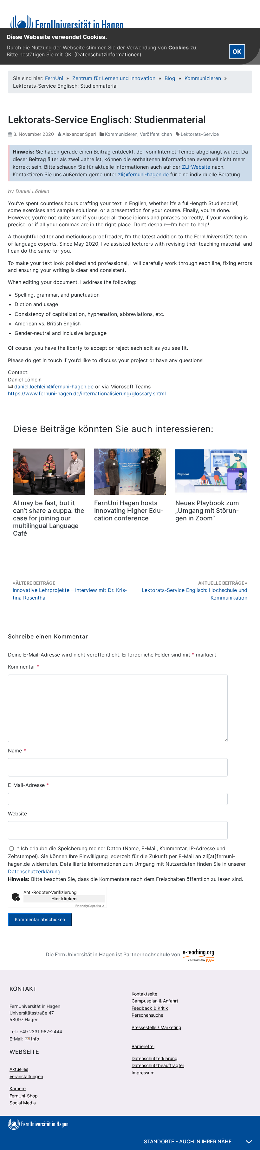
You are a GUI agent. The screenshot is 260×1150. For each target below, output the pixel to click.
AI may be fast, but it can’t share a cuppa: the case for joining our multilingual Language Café (48, 518)
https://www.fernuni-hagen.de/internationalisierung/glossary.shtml (87, 393)
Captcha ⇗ (90, 906)
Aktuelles (19, 1069)
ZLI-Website (196, 167)
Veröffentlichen (156, 134)
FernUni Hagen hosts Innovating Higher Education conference (128, 510)
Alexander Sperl (79, 134)
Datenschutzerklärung (34, 871)
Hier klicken (64, 898)
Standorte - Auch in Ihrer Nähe (188, 1141)
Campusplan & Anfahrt (155, 1000)
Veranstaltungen (26, 1076)
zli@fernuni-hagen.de (143, 174)
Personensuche (147, 1015)
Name (17, 750)
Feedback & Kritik (150, 1008)
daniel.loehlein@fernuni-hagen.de (54, 386)
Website (17, 813)
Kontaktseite (144, 993)
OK (236, 51)
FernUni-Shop (24, 1095)
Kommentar (23, 666)
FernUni (54, 78)
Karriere (18, 1088)
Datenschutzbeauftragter (158, 1065)
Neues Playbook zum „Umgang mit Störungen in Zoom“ (207, 510)
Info (35, 1038)
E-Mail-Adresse (28, 785)
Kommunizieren (203, 78)
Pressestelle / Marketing (156, 1027)
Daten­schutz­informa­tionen (108, 54)
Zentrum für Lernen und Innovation (113, 78)
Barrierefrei (143, 1046)
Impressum (143, 1072)
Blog (170, 78)
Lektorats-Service (200, 134)
